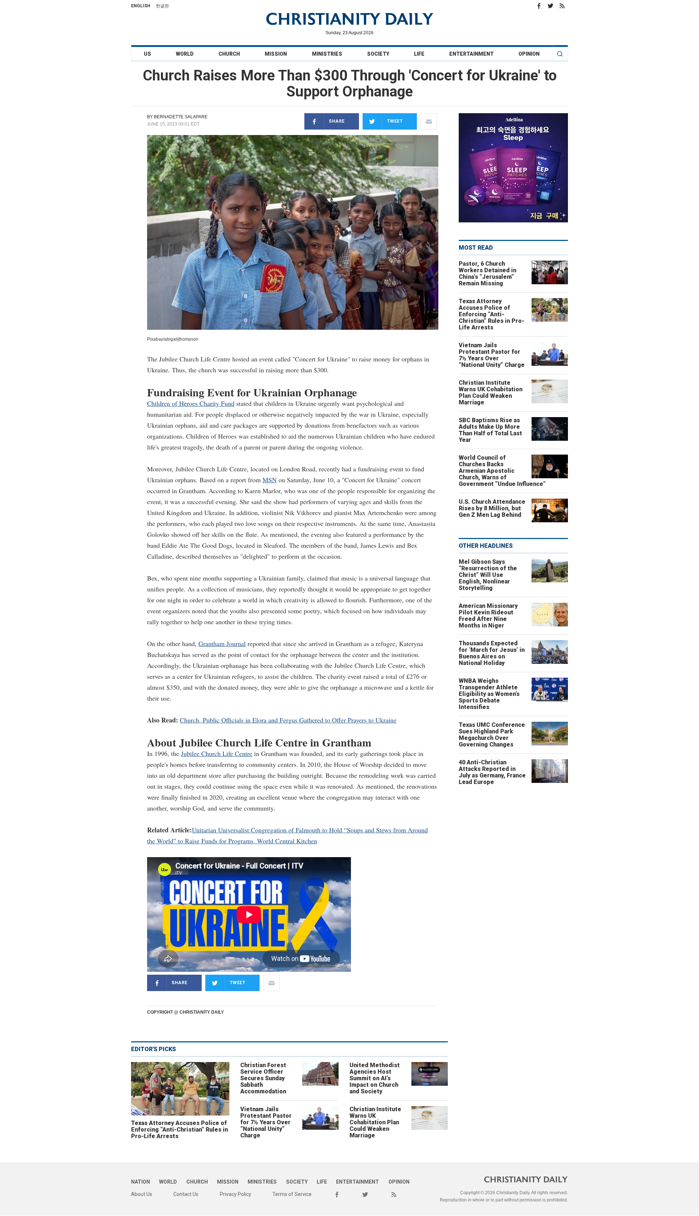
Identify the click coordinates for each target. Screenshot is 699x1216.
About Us (141, 1194)
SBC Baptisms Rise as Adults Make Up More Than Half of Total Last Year (490, 430)
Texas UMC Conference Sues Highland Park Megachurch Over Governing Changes (492, 734)
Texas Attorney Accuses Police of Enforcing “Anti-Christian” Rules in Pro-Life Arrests (179, 1130)
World (185, 54)
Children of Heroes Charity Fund (190, 403)
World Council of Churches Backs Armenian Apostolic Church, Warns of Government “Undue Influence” (502, 470)
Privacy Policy (235, 1194)
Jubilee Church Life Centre (216, 753)
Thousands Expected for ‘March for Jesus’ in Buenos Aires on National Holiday (492, 653)
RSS (562, 6)
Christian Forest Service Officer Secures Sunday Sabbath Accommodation (263, 1078)
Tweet (395, 121)
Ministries (327, 54)
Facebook (539, 6)
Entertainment (471, 54)
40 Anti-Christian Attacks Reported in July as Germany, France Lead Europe (492, 772)
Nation (140, 1182)
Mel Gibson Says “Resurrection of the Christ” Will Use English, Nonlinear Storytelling (488, 574)
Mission (276, 54)
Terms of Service (292, 1194)
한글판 (162, 5)
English (140, 5)
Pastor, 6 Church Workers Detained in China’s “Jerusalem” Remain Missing (487, 273)
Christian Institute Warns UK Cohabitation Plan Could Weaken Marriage (375, 1122)
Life (419, 54)
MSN (269, 479)
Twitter (550, 6)
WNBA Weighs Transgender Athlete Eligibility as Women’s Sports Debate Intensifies (489, 693)
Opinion (529, 54)
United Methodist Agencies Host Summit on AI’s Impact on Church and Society (375, 1078)
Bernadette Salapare (181, 116)
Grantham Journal (222, 643)
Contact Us (185, 1194)
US (147, 54)
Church (229, 54)
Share (337, 121)
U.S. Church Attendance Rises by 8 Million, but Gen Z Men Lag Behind (492, 508)
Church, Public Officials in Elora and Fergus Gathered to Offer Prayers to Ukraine (288, 720)
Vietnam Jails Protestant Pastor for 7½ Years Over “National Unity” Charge (266, 1122)
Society (378, 54)
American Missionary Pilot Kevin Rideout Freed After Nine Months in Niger (488, 615)
